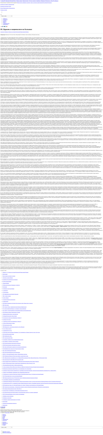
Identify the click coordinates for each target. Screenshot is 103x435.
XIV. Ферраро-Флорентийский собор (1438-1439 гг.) (12, 388)
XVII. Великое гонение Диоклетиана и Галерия (11, 312)
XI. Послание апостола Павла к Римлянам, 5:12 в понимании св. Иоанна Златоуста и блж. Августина (21, 332)
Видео (4, 417)
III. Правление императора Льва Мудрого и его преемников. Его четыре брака (17, 368)
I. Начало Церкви (6, 283)
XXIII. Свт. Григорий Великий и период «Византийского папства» (15, 354)
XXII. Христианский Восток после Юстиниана (11, 352)
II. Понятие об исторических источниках (10, 279)
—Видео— (5, 21)
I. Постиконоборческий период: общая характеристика (13, 365)
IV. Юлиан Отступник (7, 319)
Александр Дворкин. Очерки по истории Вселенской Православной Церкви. (14, 31)
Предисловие (5, 274)
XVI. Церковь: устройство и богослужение (10, 341)
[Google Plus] (6, 26)
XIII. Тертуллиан (6, 305)
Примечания (5, 405)
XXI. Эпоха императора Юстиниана (9, 350)
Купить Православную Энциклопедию (7, 8)
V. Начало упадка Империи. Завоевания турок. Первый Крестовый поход (16, 372)
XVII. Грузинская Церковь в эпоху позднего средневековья (13, 394)
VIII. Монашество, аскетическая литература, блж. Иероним (13, 326)
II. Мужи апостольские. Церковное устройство (11, 285)
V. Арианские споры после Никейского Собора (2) (12, 321)
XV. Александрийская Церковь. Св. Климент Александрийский (14, 308)
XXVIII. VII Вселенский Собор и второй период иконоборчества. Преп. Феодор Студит (19, 363)
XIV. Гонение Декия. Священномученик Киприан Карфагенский (14, 306)
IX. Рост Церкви (6, 297)
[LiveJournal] (3, 26)
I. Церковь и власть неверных (8, 396)
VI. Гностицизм (5, 292)
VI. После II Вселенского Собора (9, 323)
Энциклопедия (5, 419)
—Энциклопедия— (6, 23)
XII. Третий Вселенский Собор (8, 334)
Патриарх (4, 415)
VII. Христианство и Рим (7, 325)
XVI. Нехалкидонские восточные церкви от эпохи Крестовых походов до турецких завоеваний (20, 392)
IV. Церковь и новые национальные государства (11, 399)
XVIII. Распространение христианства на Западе (11, 345)
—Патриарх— (5, 19)
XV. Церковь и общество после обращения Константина (13, 339)
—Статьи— (5, 20)
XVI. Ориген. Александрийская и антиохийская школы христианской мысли (17, 310)
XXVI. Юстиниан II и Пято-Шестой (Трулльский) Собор (13, 359)
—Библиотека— (6, 24)
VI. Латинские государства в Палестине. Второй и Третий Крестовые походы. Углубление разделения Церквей (23, 374)
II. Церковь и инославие (7, 397)
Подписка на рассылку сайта (5, 6)
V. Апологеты (5, 290)
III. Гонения (5, 286)
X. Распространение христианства (9, 299)
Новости (4, 414)
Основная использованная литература (10, 403)
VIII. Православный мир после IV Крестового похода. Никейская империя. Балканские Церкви (20, 377)
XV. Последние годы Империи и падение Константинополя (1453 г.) (15, 390)
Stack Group (7, 412)
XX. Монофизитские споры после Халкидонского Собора (13, 348)
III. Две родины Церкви (7, 281)
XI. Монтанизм (5, 301)
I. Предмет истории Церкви (8, 277)
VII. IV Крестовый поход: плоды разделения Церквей (12, 376)
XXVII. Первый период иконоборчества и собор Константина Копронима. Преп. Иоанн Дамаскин (21, 361)
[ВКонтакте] (2, 26)
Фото (4, 418)
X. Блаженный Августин (7, 330)
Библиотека (5, 420)
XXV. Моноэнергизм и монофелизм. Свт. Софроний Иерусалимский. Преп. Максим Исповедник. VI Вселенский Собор (25, 357)
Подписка (4, 422)
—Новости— (5, 18)
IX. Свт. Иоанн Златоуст (7, 328)
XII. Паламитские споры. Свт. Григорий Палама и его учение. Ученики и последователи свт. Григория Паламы (23, 385)
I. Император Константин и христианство (10, 314)
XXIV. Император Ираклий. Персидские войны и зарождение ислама (15, 356)
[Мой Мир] (4, 26)
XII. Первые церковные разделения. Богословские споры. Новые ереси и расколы (18, 303)
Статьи (4, 416)
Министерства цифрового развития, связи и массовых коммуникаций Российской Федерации (34, 2)
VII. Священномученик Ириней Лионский (10, 294)
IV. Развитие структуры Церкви (8, 288)
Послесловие (5, 401)
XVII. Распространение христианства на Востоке (12, 343)
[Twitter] (5, 26)
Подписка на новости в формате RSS (7, 4)
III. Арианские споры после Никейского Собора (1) (12, 317)
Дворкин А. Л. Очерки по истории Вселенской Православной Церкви (15, 272)
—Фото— (4, 22)
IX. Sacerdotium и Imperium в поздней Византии (11, 379)
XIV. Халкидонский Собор (7, 337)
